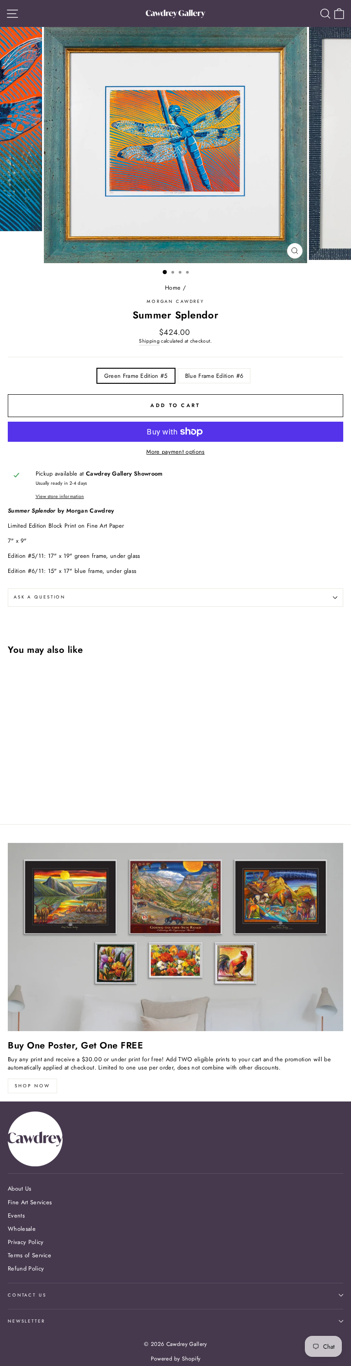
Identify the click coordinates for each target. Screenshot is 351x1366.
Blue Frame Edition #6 (214, 375)
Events (16, 1215)
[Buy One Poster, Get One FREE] (175, 937)
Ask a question (39, 597)
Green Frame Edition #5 (136, 375)
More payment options (175, 452)
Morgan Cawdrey (175, 301)
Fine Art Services (30, 1202)
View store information (60, 496)
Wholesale (22, 1228)
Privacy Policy (25, 1242)
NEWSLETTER (26, 1321)
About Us (20, 1188)
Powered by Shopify (176, 1359)
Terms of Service (29, 1255)
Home (173, 287)
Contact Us (27, 1295)
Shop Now (32, 1085)
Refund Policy (26, 1268)
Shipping (149, 341)
